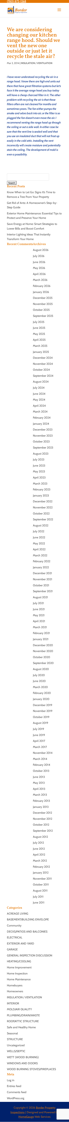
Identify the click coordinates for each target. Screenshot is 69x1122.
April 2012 (39, 854)
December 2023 (43, 429)
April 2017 (39, 741)
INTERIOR (13, 1003)
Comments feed (16, 1092)
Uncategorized (16, 1045)
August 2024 (41, 381)
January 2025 (41, 352)
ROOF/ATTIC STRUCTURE (23, 1021)
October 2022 (41, 513)
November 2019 (42, 711)
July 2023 (38, 459)
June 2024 (39, 393)
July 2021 (38, 603)
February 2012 (41, 866)
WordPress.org (15, 1098)
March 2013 (40, 794)
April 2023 (39, 477)
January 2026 (41, 292)
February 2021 (41, 633)
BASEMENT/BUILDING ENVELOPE (28, 919)
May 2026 (39, 268)
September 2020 (43, 663)
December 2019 (42, 705)
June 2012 (39, 848)
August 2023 (40, 453)
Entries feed (14, 1086)
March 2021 (40, 627)
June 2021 (39, 609)
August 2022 (40, 525)
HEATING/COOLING (19, 961)
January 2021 (40, 639)
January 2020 (41, 699)
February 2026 (41, 286)
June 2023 (39, 465)
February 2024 (42, 417)
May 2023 (39, 471)
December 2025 (43, 298)
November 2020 (43, 651)
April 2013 (39, 789)
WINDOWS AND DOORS (22, 1063)
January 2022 (41, 567)
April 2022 (39, 549)
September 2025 (43, 316)
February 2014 (41, 764)
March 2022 (40, 555)
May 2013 (39, 782)
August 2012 (40, 836)
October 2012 (41, 824)
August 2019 (40, 723)
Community (14, 925)
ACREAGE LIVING (17, 913)
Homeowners (15, 991)
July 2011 (38, 896)
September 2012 (43, 830)
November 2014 (43, 753)
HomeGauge (26, 1116)
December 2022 (42, 501)
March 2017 (40, 747)
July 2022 (38, 531)
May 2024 (39, 399)
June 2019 (39, 735)
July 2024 (39, 387)
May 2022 (39, 543)
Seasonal (12, 1033)
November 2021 (42, 579)
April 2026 (39, 274)
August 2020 (41, 669)
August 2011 (40, 890)
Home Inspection (17, 973)
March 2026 (40, 280)
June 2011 (38, 902)
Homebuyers (14, 985)
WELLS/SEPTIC (16, 1051)
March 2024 (40, 411)
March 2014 (40, 759)
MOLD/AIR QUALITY (19, 1009)
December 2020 (43, 645)
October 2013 (41, 771)
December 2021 (42, 573)
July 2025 (38, 322)
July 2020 (39, 675)
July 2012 (38, 842)
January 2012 (40, 872)
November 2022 (43, 507)
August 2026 (40, 250)
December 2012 (42, 812)
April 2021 (39, 621)
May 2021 (39, 615)
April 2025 (39, 339)
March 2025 (40, 346)
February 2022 (41, 561)
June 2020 (39, 681)
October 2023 (41, 441)
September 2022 (43, 519)
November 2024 (43, 364)
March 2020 (40, 687)
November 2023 (43, 435)
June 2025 (39, 328)
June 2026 (39, 262)
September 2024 (43, 375)
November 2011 (42, 878)
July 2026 (38, 256)
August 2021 (40, 597)
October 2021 (41, 585)
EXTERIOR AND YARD (20, 943)
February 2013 (41, 800)
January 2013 (41, 807)
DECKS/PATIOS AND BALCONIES (27, 931)
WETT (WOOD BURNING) (23, 1057)
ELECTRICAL (14, 937)
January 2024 (41, 423)
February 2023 (41, 489)
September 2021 (43, 591)
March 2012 (40, 860)
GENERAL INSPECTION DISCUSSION (29, 955)
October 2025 (41, 310)
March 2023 (40, 483)
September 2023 (43, 447)
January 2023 (41, 495)
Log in (10, 1080)
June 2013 (39, 777)
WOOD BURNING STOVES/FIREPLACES (31, 1069)
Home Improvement (19, 967)
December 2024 (43, 357)
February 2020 (42, 693)
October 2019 (41, 717)
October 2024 (41, 369)
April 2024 (39, 405)
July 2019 (38, 729)
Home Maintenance (19, 979)
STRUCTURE (15, 1039)
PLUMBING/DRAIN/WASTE (23, 1015)
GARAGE (12, 949)
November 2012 (42, 818)
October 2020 (41, 657)
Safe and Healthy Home (21, 1027)
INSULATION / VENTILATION (36, 63)
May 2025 (39, 334)
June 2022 (39, 537)
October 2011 (41, 884)
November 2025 (43, 304)
